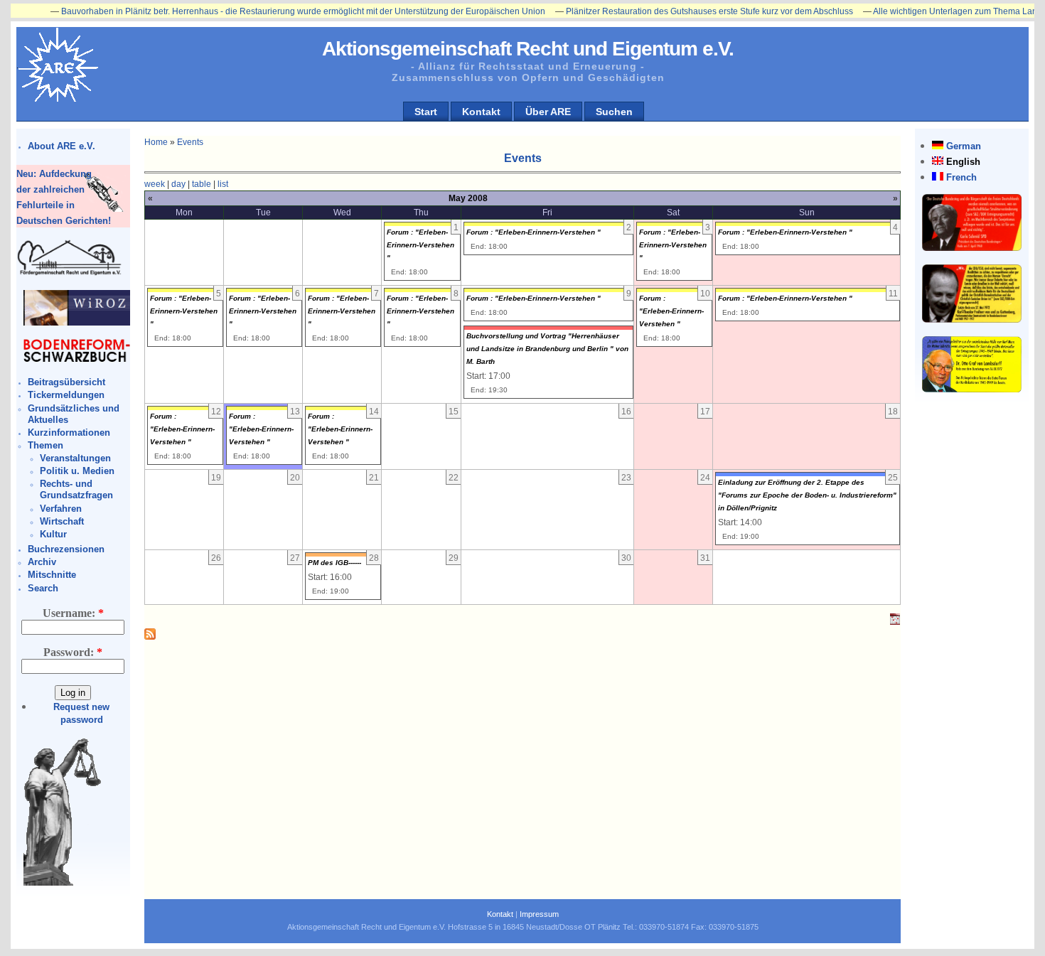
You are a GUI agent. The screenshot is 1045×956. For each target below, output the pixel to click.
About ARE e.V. (61, 146)
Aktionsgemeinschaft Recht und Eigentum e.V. (528, 49)
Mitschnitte (52, 574)
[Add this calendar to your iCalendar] (895, 622)
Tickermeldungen (66, 395)
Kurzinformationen (69, 432)
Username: (73, 613)
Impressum (539, 914)
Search (43, 588)
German (963, 146)
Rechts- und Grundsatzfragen (76, 489)
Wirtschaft (62, 521)
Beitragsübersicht (66, 382)
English (963, 161)
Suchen (614, 111)
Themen (45, 445)
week (154, 184)
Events (190, 142)
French (961, 177)
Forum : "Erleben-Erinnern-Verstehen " (420, 245)
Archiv (42, 562)
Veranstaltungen (75, 458)
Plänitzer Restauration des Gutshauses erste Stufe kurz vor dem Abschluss (685, 11)
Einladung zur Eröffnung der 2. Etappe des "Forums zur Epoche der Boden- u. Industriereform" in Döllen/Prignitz (807, 495)
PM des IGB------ (334, 562)
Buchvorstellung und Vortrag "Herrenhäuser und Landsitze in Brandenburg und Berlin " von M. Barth (547, 348)
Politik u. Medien (77, 471)
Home (156, 142)
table (201, 184)
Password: (72, 652)
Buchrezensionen (66, 549)
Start (425, 111)
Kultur (53, 534)
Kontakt (481, 111)
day (178, 184)
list (223, 184)
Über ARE (548, 111)
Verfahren (61, 508)
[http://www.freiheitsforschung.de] (69, 273)
